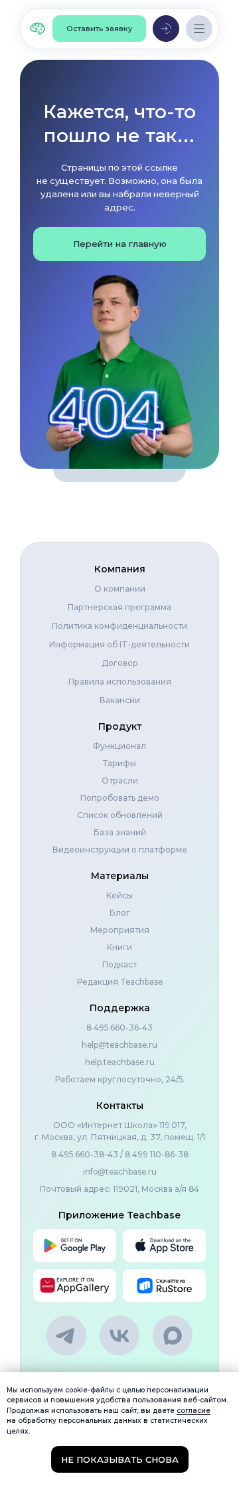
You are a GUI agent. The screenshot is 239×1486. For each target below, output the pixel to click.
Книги (119, 947)
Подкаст (119, 964)
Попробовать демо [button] (119, 798)
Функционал (119, 746)
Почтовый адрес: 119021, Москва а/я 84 (119, 1189)
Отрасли (120, 780)
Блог (120, 913)
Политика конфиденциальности (119, 626)
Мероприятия (119, 930)
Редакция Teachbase (120, 982)
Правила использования (119, 682)
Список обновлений (120, 815)
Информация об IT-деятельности (119, 644)
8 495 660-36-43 (119, 1027)
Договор (120, 663)
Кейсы (119, 895)
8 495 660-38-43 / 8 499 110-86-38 (120, 1154)
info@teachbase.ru (120, 1172)
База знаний (120, 832)
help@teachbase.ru (119, 1045)
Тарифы (119, 763)
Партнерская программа (119, 607)
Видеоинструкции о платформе (119, 850)
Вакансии (120, 700)
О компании (119, 589)
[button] (99, 28)
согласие (193, 1410)
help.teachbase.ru (120, 1062)
